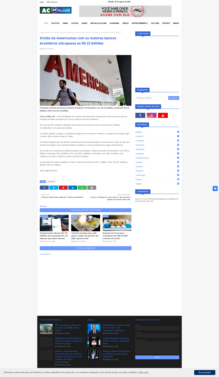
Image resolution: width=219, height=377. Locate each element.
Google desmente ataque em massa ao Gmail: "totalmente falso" (116, 341)
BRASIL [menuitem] (176, 23)
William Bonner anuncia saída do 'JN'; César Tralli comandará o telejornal (116, 327)
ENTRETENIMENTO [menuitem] (140, 23)
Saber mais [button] (143, 372)
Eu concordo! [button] (205, 372)
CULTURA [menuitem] (155, 23)
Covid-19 (157, 136)
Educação (157, 149)
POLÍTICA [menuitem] (55, 23)
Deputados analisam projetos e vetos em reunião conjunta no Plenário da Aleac (69, 341)
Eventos (157, 166)
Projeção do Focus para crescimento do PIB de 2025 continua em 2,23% (115, 235)
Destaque (157, 140)
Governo (157, 171)
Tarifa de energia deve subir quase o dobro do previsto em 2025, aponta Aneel (84, 235)
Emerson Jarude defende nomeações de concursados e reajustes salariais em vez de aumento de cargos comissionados (68, 356)
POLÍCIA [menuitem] (74, 23)
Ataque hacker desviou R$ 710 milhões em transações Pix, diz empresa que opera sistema (54, 235)
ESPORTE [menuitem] (166, 23)
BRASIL (157, 132)
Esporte (157, 162)
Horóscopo (157, 175)
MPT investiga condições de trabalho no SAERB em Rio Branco (68, 327)
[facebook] (140, 115)
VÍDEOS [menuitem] (125, 23)
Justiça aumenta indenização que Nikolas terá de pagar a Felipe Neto (116, 354)
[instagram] (152, 115)
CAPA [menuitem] (46, 23)
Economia (54, 32)
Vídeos (157, 184)
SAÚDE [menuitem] (84, 23)
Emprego (157, 153)
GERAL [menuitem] (65, 23)
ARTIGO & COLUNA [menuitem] (98, 23)
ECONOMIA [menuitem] (114, 23)
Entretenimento (157, 158)
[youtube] (163, 115)
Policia (157, 179)
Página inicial (44, 32)
